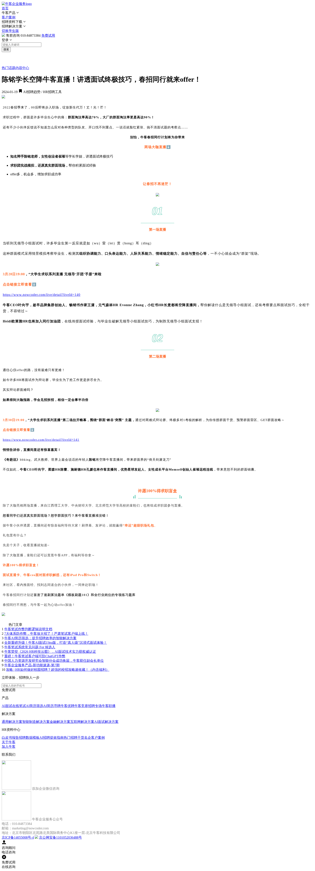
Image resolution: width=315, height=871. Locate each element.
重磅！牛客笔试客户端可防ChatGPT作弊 (34, 656)
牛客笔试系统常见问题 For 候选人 (29, 647)
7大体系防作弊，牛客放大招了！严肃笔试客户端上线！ (46, 633)
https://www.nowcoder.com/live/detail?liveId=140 (41, 294)
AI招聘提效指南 (51, 737)
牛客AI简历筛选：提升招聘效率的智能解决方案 (40, 638)
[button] (157, 13)
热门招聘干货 (74, 737)
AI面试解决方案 (106, 722)
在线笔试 (19, 706)
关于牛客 (8, 742)
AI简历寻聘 (52, 706)
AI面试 (7, 706)
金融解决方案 (60, 722)
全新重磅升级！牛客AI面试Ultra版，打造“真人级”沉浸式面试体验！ (55, 642)
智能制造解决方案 (36, 722)
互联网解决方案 (82, 722)
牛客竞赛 (81, 706)
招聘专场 (95, 706)
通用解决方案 (12, 722)
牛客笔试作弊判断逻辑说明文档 (28, 629)
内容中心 (22, 68)
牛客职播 (109, 706)
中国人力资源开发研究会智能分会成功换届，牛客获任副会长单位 (54, 660)
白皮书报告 (10, 737)
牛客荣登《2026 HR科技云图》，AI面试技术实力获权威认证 (50, 651)
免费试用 (48, 35)
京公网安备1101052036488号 (60, 837)
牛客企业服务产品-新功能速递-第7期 (32, 665)
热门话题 (8, 68)
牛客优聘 (67, 706)
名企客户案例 (94, 737)
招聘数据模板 (29, 737)
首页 (5, 8)
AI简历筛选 (34, 706)
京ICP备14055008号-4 (18, 837)
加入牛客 (8, 746)
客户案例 (8, 17)
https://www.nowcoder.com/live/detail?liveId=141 (41, 439)
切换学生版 (10, 31)
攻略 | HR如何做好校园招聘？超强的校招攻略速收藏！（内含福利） (57, 669)
